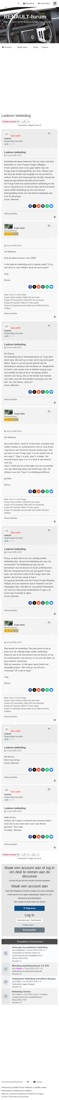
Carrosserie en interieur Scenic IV (26, 953)
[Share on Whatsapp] (47, 206)
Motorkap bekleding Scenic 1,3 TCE (30, 965)
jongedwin (20, 950)
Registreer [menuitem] (30, 3)
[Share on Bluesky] (51, 206)
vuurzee (7, 138)
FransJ (19, 968)
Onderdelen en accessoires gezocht (27, 971)
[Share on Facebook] (30, 206)
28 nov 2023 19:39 (20, 958)
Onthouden (28, 925)
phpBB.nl (28, 1091)
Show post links (10, 214)
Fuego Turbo (19, 228)
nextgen (40, 1094)
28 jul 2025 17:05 (19, 1000)
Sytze (18, 981)
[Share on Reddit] (39, 206)
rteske (18, 994)
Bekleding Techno (21, 991)
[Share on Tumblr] (43, 206)
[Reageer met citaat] (49, 133)
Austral (44, 994)
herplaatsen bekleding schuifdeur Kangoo (34, 978)
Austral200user (35, 997)
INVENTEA (31, 1094)
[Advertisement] (29, 82)
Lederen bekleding (16, 116)
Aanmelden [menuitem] (45, 3)
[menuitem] (37, 1082)
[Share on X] (34, 206)
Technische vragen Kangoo (23, 984)
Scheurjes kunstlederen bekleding (30, 947)
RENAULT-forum (25, 17)
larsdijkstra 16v (35, 956)
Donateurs (18, 1082)
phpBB (14, 1087)
